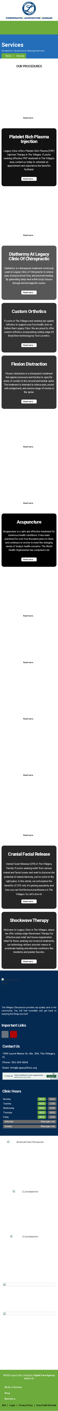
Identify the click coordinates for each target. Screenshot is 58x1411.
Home (8, 56)
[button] (55, 24)
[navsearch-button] (4, 30)
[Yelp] (13, 1034)
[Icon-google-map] (5, 1034)
